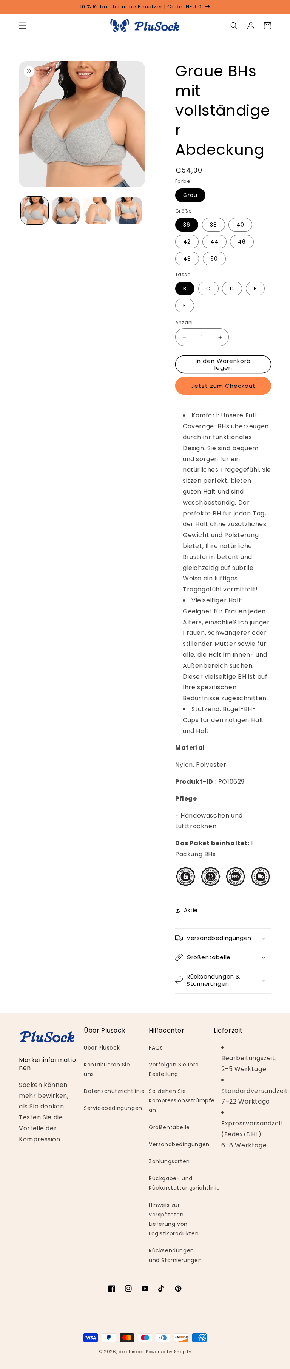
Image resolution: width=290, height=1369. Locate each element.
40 (240, 224)
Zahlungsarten (169, 1161)
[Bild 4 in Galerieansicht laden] (128, 210)
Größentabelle (169, 1127)
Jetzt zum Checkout (223, 386)
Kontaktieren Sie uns (107, 1069)
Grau (190, 195)
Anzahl (184, 322)
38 (213, 224)
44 (214, 241)
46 (242, 241)
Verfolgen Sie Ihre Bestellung (174, 1069)
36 (186, 224)
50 (214, 258)
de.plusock (131, 1352)
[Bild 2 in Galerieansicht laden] (66, 210)
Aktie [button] (191, 910)
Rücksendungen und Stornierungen (175, 1255)
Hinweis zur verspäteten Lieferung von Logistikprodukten (174, 1219)
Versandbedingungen (179, 1144)
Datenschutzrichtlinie (114, 1091)
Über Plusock (102, 1047)
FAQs (156, 1047)
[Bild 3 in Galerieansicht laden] (97, 210)
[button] (22, 25)
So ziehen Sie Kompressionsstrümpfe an (182, 1100)
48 (187, 258)
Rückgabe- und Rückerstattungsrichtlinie (184, 1183)
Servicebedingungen (113, 1108)
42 (187, 241)
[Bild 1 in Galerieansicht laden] (34, 210)
